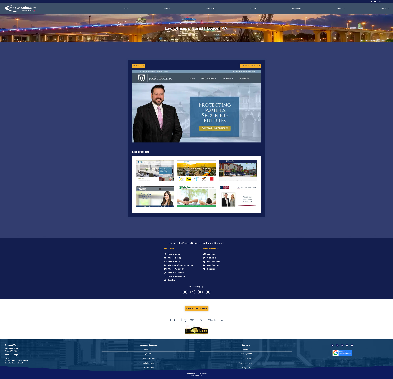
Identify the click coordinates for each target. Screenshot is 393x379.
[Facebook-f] (332, 345)
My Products (148, 349)
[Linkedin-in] (347, 345)
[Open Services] (214, 8)
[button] (185, 292)
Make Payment (148, 363)
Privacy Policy (246, 367)
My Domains (148, 354)
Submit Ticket (246, 358)
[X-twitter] (337, 345)
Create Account (148, 367)
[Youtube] (352, 345)
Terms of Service (245, 363)
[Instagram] (342, 345)
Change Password (148, 358)
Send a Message (11, 354)
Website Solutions (11, 348)
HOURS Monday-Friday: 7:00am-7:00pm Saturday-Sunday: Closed (16, 360)
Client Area (246, 349)
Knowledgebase (246, 354)
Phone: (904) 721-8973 (13, 351)
